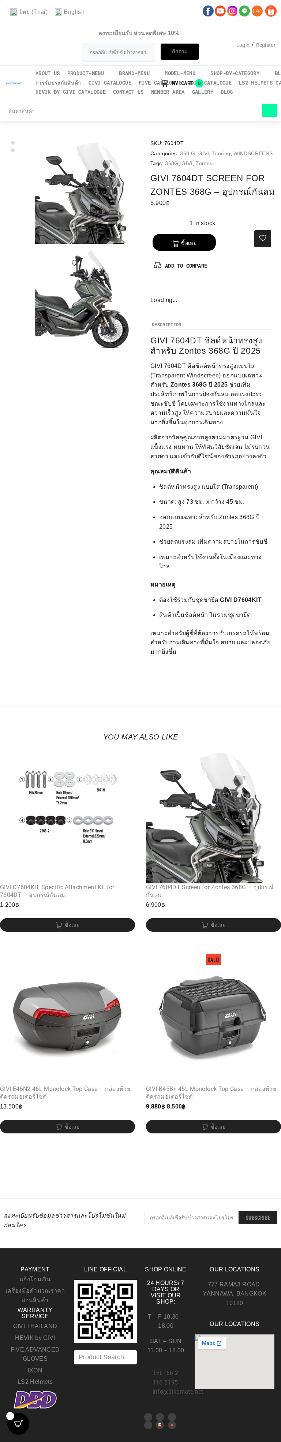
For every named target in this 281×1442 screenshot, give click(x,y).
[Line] (148, 1425)
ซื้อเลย (188, 243)
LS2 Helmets (35, 1382)
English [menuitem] (74, 12)
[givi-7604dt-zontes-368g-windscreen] (87, 191)
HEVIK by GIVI (35, 1338)
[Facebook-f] (156, 288)
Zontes (204, 163)
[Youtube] (160, 1417)
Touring (221, 153)
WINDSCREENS (253, 153)
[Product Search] (105, 1357)
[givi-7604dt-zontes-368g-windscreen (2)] (87, 298)
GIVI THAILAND (35, 1326)
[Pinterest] (168, 288)
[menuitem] (29, 12)
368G (171, 163)
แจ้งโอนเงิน (35, 1279)
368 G (187, 153)
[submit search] (269, 110)
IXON (35, 1370)
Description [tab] (166, 324)
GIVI (203, 153)
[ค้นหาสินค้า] (133, 111)
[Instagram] (180, 288)
